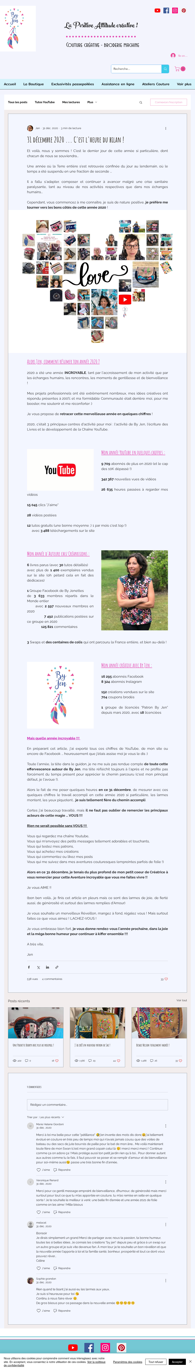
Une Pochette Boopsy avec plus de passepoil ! (33, 1045)
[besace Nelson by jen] (159, 1023)
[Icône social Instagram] (175, 10)
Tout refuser (156, 1362)
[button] (141, 102)
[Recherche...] (165, 69)
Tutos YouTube (45, 102)
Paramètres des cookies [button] (127, 1362)
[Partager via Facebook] (29, 967)
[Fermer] (190, 1361)
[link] (181, 68)
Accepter (177, 1362)
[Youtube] (157, 10)
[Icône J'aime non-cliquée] (38, 1170)
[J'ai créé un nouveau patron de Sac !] (97, 1023)
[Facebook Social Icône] (166, 10)
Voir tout (182, 1000)
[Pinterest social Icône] (184, 10)
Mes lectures (71, 102)
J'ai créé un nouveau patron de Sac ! (92, 1045)
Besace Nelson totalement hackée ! (152, 1045)
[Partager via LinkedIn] (47, 967)
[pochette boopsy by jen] (35, 1023)
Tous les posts (17, 102)
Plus (90, 102)
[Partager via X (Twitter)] (38, 967)
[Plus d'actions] (165, 128)
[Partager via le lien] (57, 967)
